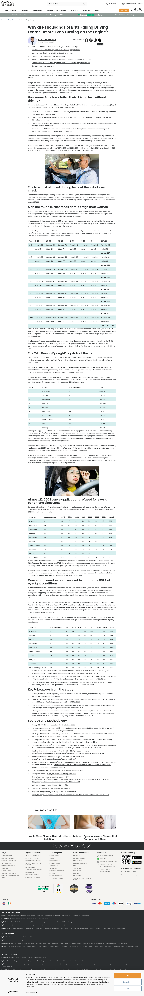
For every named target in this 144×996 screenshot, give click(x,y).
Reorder (124, 10)
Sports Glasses (64, 943)
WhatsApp (103, 858)
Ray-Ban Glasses (31, 946)
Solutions (74, 10)
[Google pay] (137, 862)
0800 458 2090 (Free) (106, 855)
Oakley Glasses (43, 946)
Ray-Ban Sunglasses (34, 970)
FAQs (74, 865)
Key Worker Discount (31, 867)
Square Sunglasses (93, 964)
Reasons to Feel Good (7, 858)
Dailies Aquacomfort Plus (52, 928)
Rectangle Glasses (67, 940)
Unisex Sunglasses (40, 957)
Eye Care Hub (77, 875)
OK (128, 975)
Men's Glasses (13, 937)
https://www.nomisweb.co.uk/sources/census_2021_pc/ (54, 759)
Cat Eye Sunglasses (26, 964)
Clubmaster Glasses (93, 940)
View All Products (120, 928)
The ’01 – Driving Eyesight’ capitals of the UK (48, 56)
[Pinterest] (83, 846)
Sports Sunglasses (42, 961)
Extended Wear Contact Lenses (80, 915)
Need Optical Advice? (134, 4)
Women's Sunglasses (27, 957)
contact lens (89, 713)
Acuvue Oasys (30, 928)
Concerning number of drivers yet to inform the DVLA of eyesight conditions (61, 63)
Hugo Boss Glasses (118, 946)
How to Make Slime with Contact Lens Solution (49, 838)
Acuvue (15, 925)
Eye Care (86, 10)
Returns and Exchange (80, 863)
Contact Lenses (10, 10)
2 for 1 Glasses (53, 865)
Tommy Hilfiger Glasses (85, 946)
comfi (9, 925)
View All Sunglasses (7, 966)
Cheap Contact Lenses (17, 922)
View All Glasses (122, 943)
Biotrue (61, 925)
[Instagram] (66, 846)
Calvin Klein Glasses (132, 946)
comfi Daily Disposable (17, 928)
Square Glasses (55, 940)
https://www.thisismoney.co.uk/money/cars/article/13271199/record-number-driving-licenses (68, 753)
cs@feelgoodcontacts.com (108, 861)
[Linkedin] (77, 846)
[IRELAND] (9, 903)
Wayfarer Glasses (80, 940)
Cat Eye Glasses (24, 940)
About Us (76, 873)
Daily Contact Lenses (13, 915)
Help (97, 10)
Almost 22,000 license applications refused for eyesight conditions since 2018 (61, 59)
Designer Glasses (54, 860)
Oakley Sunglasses (62, 970)
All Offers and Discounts (32, 877)
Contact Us (76, 855)
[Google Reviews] (58, 893)
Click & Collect (77, 860)
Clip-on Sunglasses (68, 961)
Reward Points (29, 872)
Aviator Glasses (12, 940)
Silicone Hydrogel (68, 922)
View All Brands (69, 925)
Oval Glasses (45, 940)
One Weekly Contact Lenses (44, 915)
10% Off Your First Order (32, 855)
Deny (127, 988)
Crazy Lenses (45, 922)
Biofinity (32, 925)
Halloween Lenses (56, 922)
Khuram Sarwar (47, 39)
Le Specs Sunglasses (48, 970)
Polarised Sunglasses (29, 961)
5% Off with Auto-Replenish (33, 860)
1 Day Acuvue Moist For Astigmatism (84, 928)
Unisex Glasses (35, 937)
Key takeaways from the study (43, 66)
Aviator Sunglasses (13, 964)
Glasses (24, 10)
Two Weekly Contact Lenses (62, 915)
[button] (28, 828)
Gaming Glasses (53, 943)
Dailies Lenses (24, 925)
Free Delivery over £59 (54, 15)
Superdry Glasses (54, 946)
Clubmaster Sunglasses (124, 964)
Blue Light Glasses (54, 863)
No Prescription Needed (8, 865)
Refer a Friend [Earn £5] (32, 875)
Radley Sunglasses (101, 970)
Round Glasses (35, 940)
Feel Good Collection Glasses (16, 946)
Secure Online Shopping (8, 873)
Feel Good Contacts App (8, 860)
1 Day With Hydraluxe (107, 928)
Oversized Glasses (76, 943)
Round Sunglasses (54, 964)
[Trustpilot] (43, 891)
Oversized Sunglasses (83, 961)
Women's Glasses (24, 937)
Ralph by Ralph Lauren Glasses (102, 946)
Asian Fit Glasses (111, 943)
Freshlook (38, 925)
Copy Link (100, 44)
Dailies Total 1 (39, 928)
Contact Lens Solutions (56, 878)
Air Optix (45, 925)
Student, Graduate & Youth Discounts (33, 863)
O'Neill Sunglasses (88, 970)
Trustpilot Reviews (6, 855)
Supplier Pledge (6, 870)
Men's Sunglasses (14, 957)
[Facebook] (55, 846)
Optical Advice (77, 868)
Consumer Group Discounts (33, 870)
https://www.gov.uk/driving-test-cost (61, 774)
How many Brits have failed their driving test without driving (54, 46)
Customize (126, 982)
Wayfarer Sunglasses (41, 964)
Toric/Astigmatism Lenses (17, 919)
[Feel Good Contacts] (7, 4)
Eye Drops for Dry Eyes (55, 875)
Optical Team (77, 870)
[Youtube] (72, 846)
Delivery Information (79, 858)
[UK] (3, 903)
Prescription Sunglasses (56, 10)
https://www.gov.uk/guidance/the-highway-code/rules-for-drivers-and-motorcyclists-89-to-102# (70, 795)
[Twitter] (61, 846)
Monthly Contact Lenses (28, 915)
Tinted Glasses (99, 943)
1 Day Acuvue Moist (66, 928)
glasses (99, 713)
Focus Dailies (53, 925)
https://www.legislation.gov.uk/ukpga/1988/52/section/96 (54, 791)
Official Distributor (6, 863)
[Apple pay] (137, 858)
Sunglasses (37, 10)
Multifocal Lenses (32, 919)
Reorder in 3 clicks (19, 15)
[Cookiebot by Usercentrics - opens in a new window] (12, 992)
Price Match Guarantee (32, 858)
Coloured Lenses (43, 919)
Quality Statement (6, 868)
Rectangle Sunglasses (79, 964)
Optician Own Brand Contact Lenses (82, 878)
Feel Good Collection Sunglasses (17, 970)
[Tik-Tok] (89, 846)
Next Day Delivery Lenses (32, 922)
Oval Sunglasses (66, 964)
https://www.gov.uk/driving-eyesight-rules (66, 770)
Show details (30, 992)
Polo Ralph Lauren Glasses (69, 946)
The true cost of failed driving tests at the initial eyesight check (56, 50)
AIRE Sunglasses (113, 970)
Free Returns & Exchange (125, 15)
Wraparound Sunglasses (108, 964)
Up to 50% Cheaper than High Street (10, 876)
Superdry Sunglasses (75, 970)
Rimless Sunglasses (55, 961)
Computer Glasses (29, 943)
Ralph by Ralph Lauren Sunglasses (129, 970)
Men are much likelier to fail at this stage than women (52, 53)
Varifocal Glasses (88, 943)
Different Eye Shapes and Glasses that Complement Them (95, 838)
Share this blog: (78, 40)
